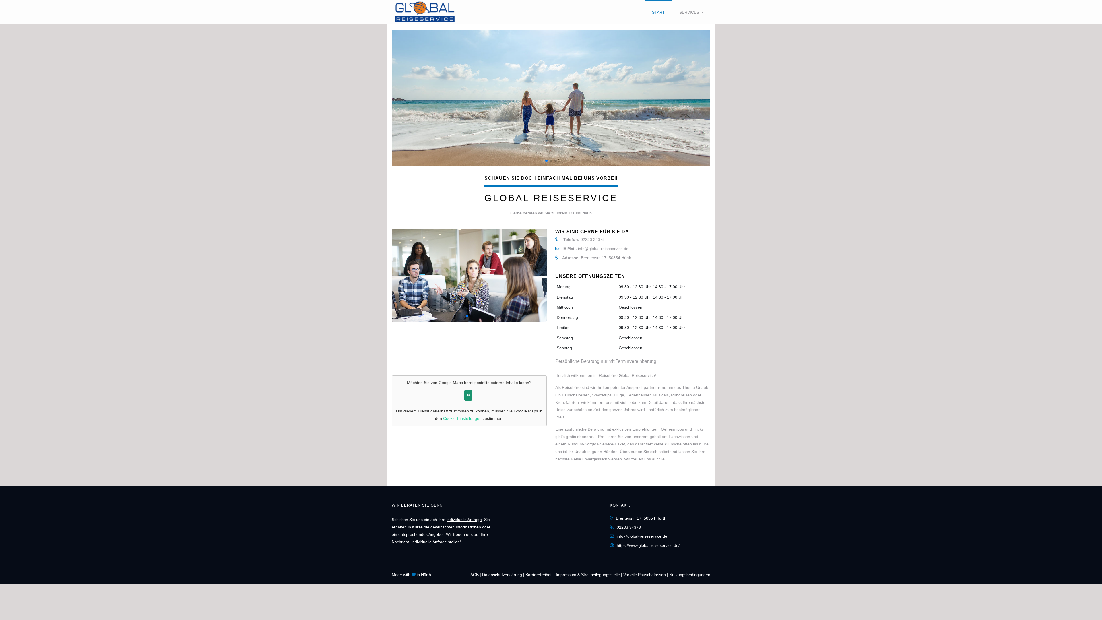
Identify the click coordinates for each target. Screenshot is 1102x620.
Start (658, 12)
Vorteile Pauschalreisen (644, 574)
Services (689, 12)
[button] (703, 98)
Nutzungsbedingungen (689, 574)
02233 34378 (593, 239)
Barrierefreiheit (538, 574)
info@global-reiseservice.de (603, 248)
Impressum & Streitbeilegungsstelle (588, 574)
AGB (474, 574)
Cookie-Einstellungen (462, 418)
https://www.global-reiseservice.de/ (648, 545)
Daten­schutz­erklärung (502, 574)
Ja (468, 395)
